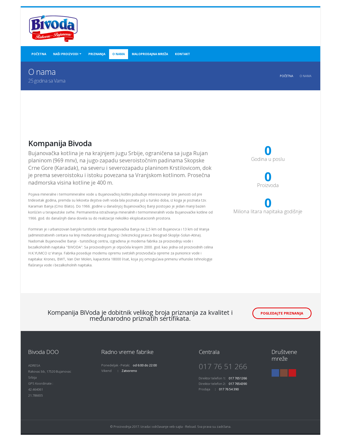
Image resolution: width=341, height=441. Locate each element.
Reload (190, 427)
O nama (118, 54)
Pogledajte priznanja (282, 313)
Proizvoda (268, 185)
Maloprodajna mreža (150, 54)
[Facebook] (275, 373)
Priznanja (96, 54)
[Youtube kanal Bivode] (292, 373)
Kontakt (182, 54)
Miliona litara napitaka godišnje (267, 211)
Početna (38, 54)
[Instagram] (284, 373)
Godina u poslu (268, 159)
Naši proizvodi (65, 54)
